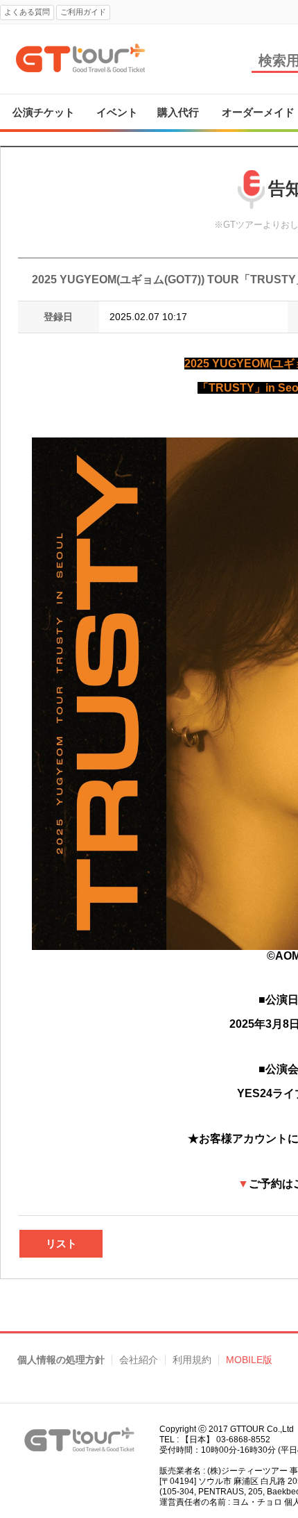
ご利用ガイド (83, 12)
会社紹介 (138, 1360)
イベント (117, 112)
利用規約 (192, 1360)
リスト (61, 1243)
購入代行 (178, 112)
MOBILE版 (249, 1360)
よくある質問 (27, 12)
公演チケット (43, 112)
